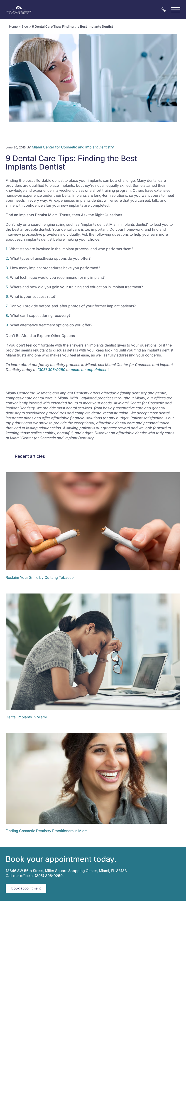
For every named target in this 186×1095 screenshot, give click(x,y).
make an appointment (90, 369)
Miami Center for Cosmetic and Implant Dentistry (73, 147)
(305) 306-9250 (51, 369)
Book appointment (26, 888)
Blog (25, 26)
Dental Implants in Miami (26, 717)
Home (13, 26)
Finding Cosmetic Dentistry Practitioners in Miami (47, 831)
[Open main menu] (175, 10)
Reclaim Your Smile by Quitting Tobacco (40, 577)
